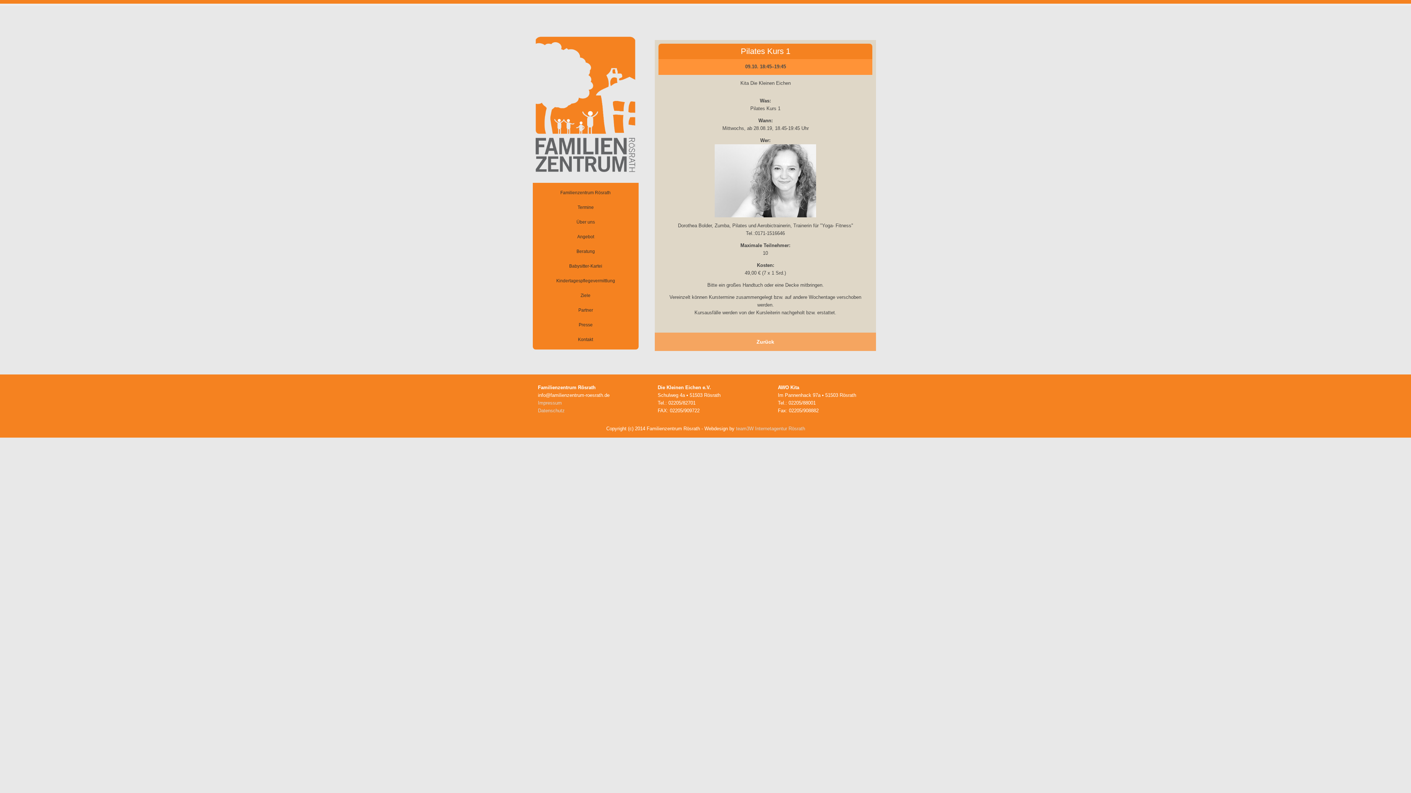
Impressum (550, 403)
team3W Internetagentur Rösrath (770, 428)
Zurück (765, 342)
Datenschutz (551, 410)
